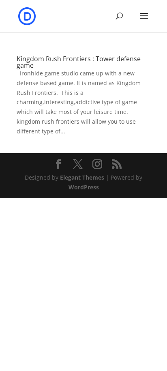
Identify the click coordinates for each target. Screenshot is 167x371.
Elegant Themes (82, 177)
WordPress (84, 187)
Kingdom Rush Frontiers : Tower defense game (79, 62)
